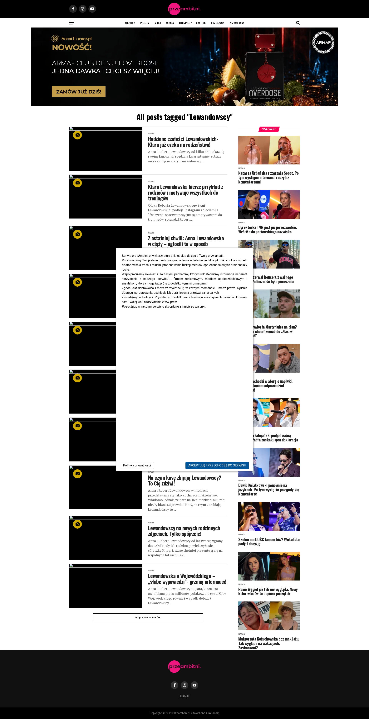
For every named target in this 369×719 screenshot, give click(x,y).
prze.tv (144, 23)
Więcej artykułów (147, 617)
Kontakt (184, 696)
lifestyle (184, 23)
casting (201, 23)
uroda (170, 23)
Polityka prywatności (137, 465)
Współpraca (236, 23)
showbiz (130, 23)
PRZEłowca (217, 23)
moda (158, 23)
